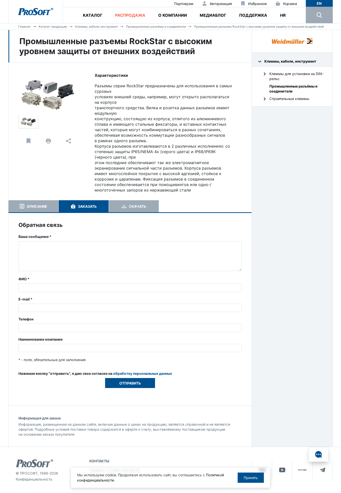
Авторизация (221, 3)
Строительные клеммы (289, 99)
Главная (24, 26)
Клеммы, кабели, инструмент (96, 26)
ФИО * (23, 279)
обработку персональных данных (142, 373)
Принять (251, 478)
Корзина (290, 3)
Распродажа (130, 15)
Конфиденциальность (34, 479)
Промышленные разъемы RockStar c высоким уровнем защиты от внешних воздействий (259, 26)
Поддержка (253, 15)
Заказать (87, 206)
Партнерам (183, 3)
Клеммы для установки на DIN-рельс (296, 76)
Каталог (92, 15)
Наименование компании (40, 339)
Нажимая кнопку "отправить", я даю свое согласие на (95, 373)
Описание (37, 206)
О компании (172, 15)
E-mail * (25, 299)
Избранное (257, 3)
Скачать (137, 206)
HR (283, 15)
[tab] (33, 206)
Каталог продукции (53, 26)
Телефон (25, 319)
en (319, 3)
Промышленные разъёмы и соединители (156, 26)
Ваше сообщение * (34, 236)
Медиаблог (213, 15)
